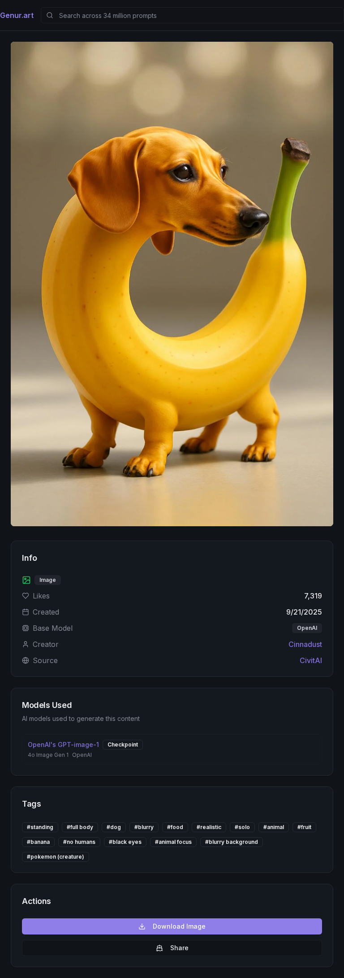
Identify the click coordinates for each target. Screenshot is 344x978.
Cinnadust (305, 644)
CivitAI (311, 660)
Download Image (179, 926)
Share (179, 948)
